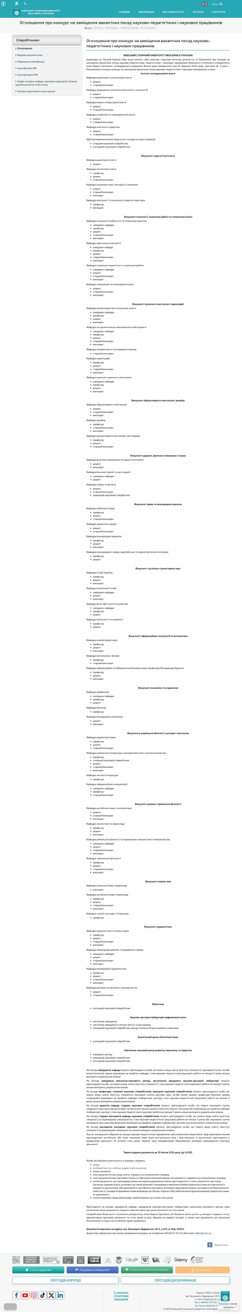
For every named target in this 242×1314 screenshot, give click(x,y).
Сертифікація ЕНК (27, 68)
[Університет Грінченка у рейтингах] (68, 1259)
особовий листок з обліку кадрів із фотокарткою (119, 1168)
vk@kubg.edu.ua (203, 1233)
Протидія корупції (65, 1280)
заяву (96, 1164)
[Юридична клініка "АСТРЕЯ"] (108, 1259)
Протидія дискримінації (175, 1280)
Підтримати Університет (94, 1269)
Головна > (99, 28)
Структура (218, 12)
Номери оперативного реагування (36, 91)
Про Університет (173, 12)
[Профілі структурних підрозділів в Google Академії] (132, 1259)
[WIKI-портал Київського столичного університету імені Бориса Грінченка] (145, 1259)
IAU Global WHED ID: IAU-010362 (212, 1305)
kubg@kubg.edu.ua (211, 1299)
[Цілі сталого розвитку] (51, 1259)
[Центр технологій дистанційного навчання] (119, 1259)
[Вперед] (13, 1306)
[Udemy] (181, 1259)
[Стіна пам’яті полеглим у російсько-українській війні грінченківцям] (94, 1259)
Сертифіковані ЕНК (27, 74)
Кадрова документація (29, 55)
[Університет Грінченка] (16, 1259)
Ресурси (198, 12)
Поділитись (221, 1244)
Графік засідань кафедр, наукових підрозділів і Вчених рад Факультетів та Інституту (46, 83)
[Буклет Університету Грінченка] (80, 1259)
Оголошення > (149, 28)
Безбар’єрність (204, 1269)
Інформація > (112, 28)
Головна (124, 12)
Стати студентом (40, 1269)
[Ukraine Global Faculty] (197, 1259)
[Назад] (7, 1306)
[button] (3, 4)
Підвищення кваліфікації (31, 61)
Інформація (146, 12)
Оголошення (24, 48)
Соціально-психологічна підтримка (149, 1269)
